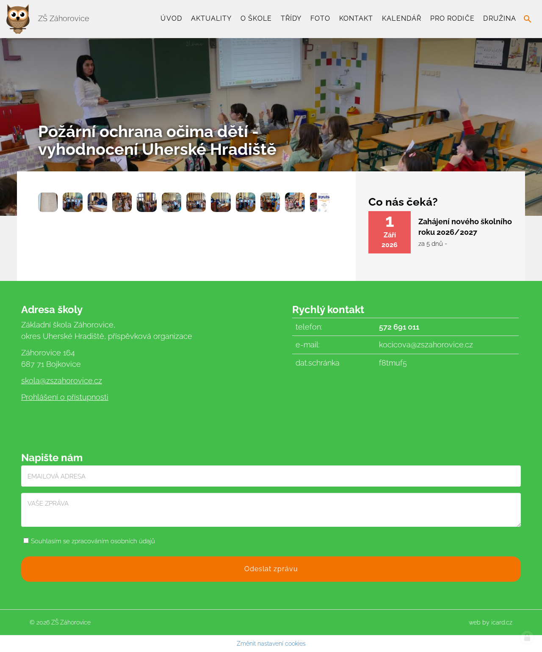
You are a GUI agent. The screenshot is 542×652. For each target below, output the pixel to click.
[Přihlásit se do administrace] (527, 637)
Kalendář (401, 18)
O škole (256, 18)
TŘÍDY (291, 18)
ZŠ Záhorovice (62, 18)
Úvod (171, 18)
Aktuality (211, 18)
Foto (320, 18)
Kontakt (356, 18)
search (528, 19)
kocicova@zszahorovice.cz (426, 344)
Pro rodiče (452, 18)
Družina (499, 18)
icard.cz (501, 622)
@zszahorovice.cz (71, 380)
